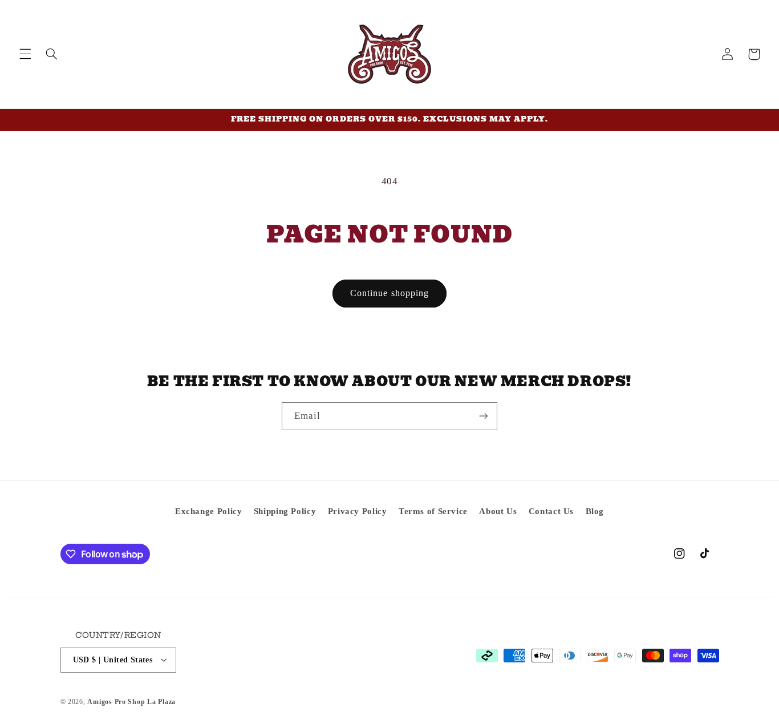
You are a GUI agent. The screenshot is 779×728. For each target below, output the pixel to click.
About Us (498, 511)
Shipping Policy (285, 511)
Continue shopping (389, 293)
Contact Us (551, 511)
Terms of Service (433, 511)
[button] (25, 54)
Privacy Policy (357, 511)
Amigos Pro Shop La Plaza (131, 701)
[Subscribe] (483, 416)
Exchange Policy (208, 511)
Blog (595, 511)
